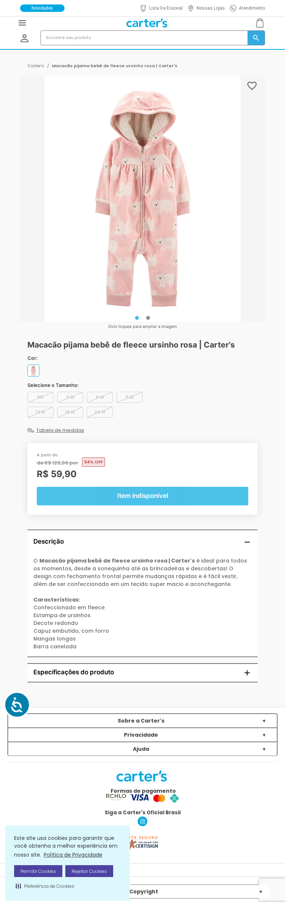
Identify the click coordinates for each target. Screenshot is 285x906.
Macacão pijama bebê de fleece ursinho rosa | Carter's (114, 66)
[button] (45, 886)
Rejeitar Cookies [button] (89, 871)
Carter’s (35, 66)
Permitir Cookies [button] (38, 871)
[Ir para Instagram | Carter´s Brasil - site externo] (142, 824)
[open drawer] (22, 23)
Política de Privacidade (73, 854)
